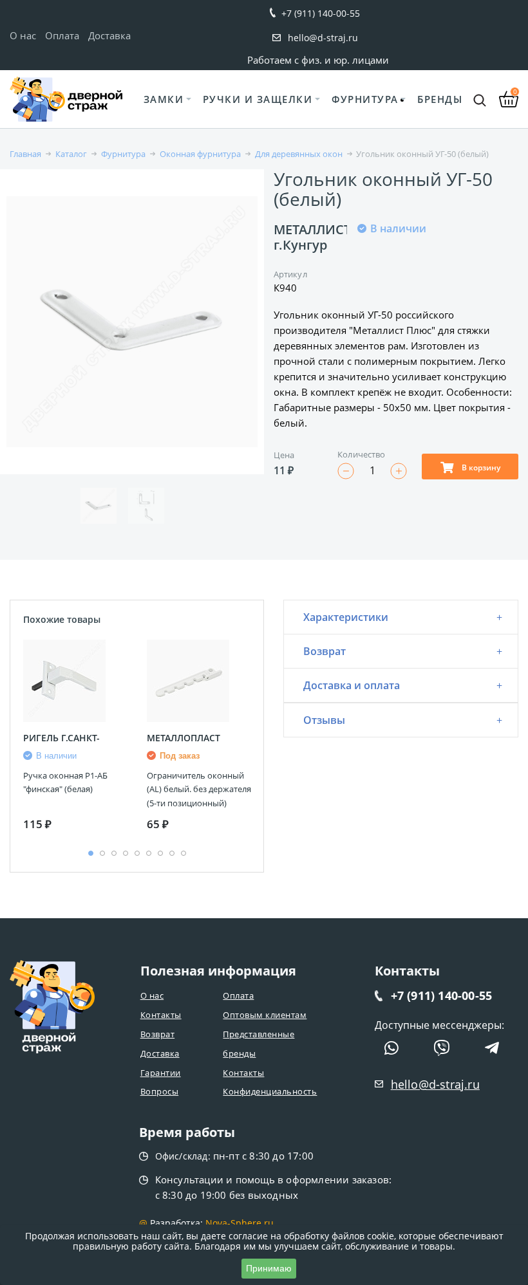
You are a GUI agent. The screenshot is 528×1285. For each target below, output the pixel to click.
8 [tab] (171, 853)
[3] (394, 286)
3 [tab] (114, 853)
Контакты (161, 1015)
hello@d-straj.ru (323, 38)
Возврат (157, 1034)
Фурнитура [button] (365, 99)
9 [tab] (183, 853)
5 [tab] (137, 853)
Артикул (290, 274)
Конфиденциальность (270, 1091)
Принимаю (269, 1268)
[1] (363, 286)
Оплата (62, 35)
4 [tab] (125, 853)
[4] (410, 286)
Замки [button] (164, 99)
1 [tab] (90, 853)
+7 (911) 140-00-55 (320, 13)
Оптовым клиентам (264, 1015)
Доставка (109, 35)
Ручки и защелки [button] (258, 99)
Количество (361, 454)
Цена (284, 454)
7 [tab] (160, 853)
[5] (425, 286)
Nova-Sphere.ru (239, 1223)
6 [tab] (148, 853)
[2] (379, 286)
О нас (23, 35)
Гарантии (160, 1072)
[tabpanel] (75, 738)
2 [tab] (102, 853)
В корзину (480, 467)
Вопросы (159, 1091)
